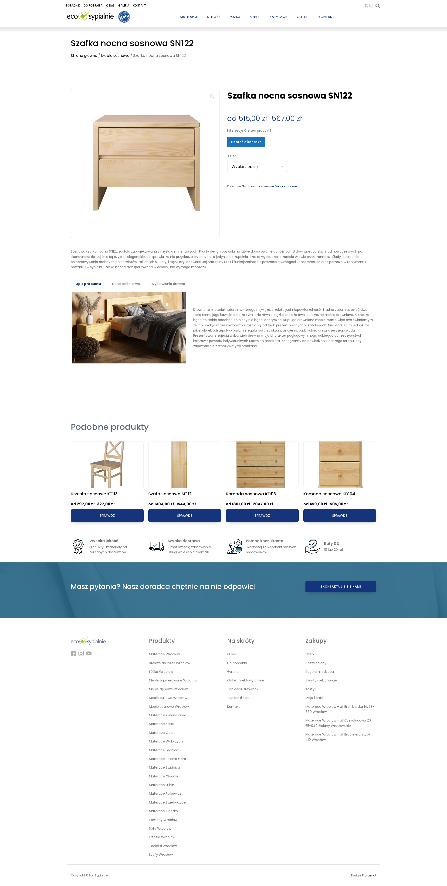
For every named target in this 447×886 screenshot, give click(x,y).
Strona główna (84, 55)
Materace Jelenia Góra (167, 758)
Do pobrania (93, 5)
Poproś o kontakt (246, 142)
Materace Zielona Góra (167, 715)
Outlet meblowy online (245, 680)
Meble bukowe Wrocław (168, 697)
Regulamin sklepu (319, 671)
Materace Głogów (163, 776)
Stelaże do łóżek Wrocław (169, 663)
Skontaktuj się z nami (341, 586)
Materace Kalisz (161, 724)
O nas (110, 5)
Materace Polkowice (165, 793)
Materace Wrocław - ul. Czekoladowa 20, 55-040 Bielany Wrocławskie (338, 723)
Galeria (123, 5)
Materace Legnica (163, 750)
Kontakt (139, 5)
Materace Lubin (161, 785)
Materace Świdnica (164, 767)
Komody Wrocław (163, 820)
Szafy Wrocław (161, 854)
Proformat (369, 875)
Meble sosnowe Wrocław (169, 706)
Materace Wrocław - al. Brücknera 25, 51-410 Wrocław (338, 737)
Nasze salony (315, 663)
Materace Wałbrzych (166, 741)
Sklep (309, 654)
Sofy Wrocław (160, 828)
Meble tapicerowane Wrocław (173, 680)
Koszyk (310, 689)
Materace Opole (162, 732)
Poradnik (73, 5)
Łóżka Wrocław (161, 671)
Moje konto (314, 697)
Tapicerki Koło (238, 697)
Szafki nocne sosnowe (258, 186)
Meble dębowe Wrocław (168, 689)
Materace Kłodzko (163, 811)
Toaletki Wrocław (163, 846)
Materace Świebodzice (167, 802)
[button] (212, 96)
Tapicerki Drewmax (242, 689)
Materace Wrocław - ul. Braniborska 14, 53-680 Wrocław (339, 709)
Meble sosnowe (115, 55)
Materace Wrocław (164, 654)
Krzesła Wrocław (162, 837)
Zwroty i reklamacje (321, 680)
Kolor (231, 156)
